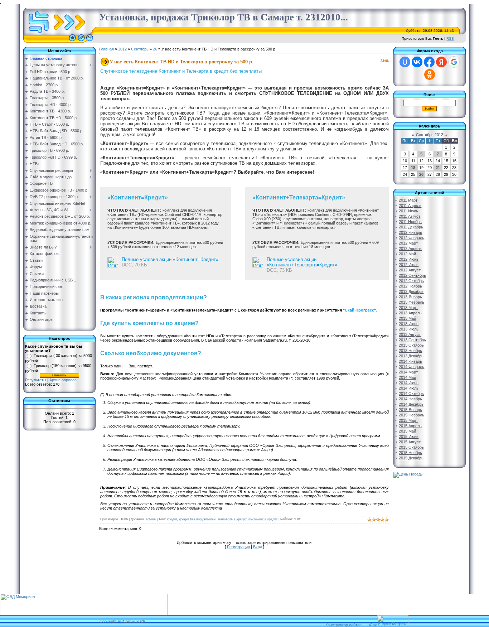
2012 (122, 49)
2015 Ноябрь (410, 452)
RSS (450, 38)
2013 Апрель (410, 313)
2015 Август (410, 442)
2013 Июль (408, 329)
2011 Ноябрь (410, 222)
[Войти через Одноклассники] (429, 74)
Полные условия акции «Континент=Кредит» (170, 259)
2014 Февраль (411, 367)
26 (155, 49)
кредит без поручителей (197, 519)
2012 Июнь (408, 259)
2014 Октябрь (411, 393)
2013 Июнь (408, 324)
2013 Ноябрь (410, 350)
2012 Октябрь (411, 281)
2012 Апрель (410, 248)
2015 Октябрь (411, 447)
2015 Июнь (408, 436)
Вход (257, 547)
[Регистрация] (81, 41)
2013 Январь (410, 297)
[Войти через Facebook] (429, 62)
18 (413, 167)
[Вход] (89, 41)
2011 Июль (408, 211)
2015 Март (408, 420)
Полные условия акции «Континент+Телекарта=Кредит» (302, 262)
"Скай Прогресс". (360, 310)
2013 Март (408, 307)
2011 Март (408, 200)
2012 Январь (410, 232)
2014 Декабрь (411, 404)
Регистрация (238, 547)
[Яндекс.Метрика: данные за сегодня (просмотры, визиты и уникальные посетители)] (392, 620)
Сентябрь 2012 (429, 134)
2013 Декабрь (411, 356)
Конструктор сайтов (343, 625)
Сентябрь (140, 49)
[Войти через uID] (405, 62)
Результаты (35, 380)
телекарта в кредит (232, 519)
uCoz (372, 625)
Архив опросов (63, 380)
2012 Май (407, 254)
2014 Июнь (408, 383)
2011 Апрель (410, 205)
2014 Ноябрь (410, 399)
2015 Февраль (411, 415)
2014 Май (407, 377)
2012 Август (410, 270)
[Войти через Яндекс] (441, 62)
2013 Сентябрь (412, 340)
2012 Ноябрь (410, 286)
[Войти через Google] (454, 62)
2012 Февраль (411, 238)
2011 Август (409, 216)
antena (151, 519)
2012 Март (408, 243)
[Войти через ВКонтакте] (417, 62)
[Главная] (72, 41)
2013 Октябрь (411, 345)
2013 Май (407, 318)
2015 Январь (410, 409)
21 (438, 167)
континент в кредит (262, 519)
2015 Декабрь (411, 458)
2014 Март (408, 372)
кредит (172, 519)
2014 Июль (408, 388)
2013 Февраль (411, 302)
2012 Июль (408, 264)
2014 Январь (410, 361)
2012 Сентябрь (412, 275)
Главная (106, 49)
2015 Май (407, 431)
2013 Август (410, 334)
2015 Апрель (410, 426)
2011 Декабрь (411, 227)
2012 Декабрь (411, 291)
